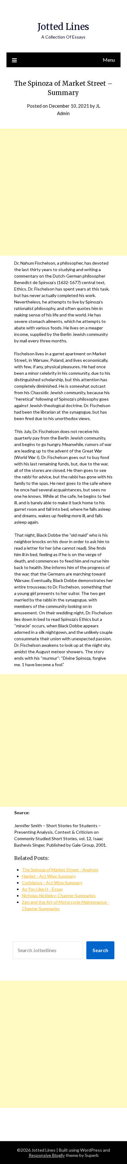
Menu (109, 60)
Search (100, 950)
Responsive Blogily (47, 1155)
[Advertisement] (63, 192)
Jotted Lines (63, 26)
